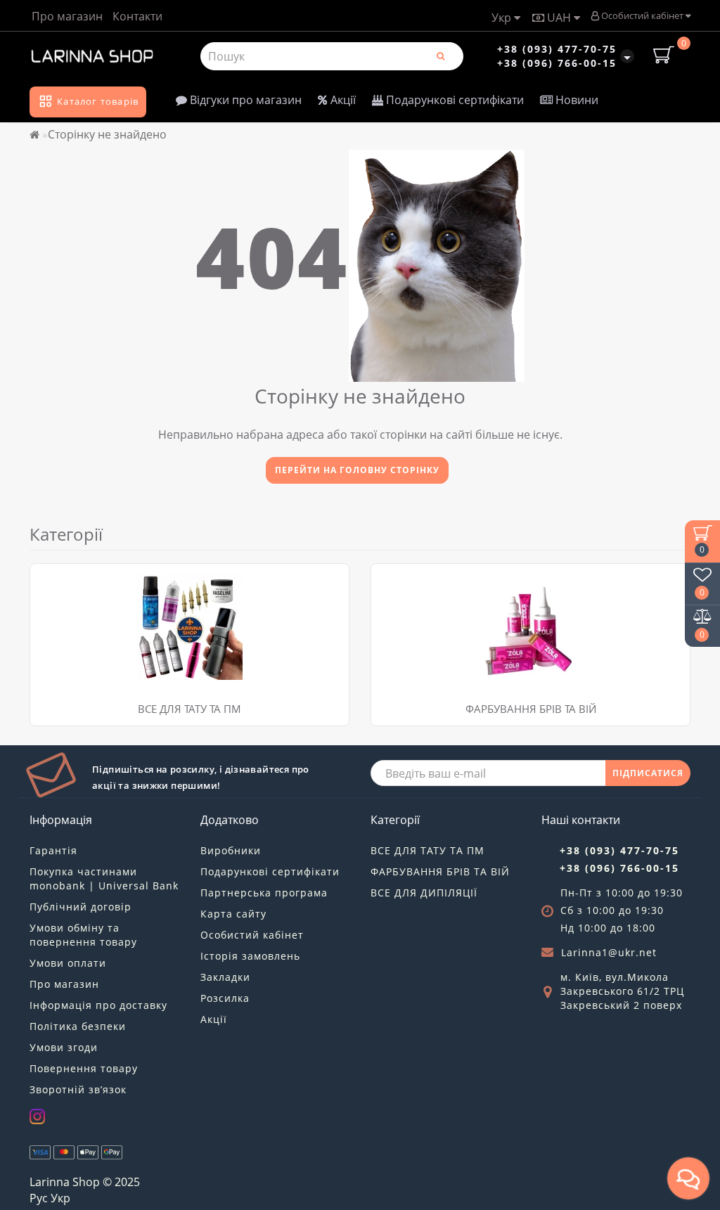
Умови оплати (68, 963)
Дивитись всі (72, 615)
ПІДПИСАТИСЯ (647, 773)
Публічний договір (80, 906)
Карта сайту (233, 913)
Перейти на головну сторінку (357, 470)
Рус (39, 1198)
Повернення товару (84, 1068)
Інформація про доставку (98, 1005)
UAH (559, 17)
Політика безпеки (78, 1026)
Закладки (225, 977)
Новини (575, 100)
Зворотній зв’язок (78, 1089)
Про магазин (67, 16)
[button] (671, 631)
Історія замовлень (250, 956)
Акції (342, 100)
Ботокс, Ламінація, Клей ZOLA (453, 598)
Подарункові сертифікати (453, 100)
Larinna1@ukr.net (609, 952)
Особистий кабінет (642, 15)
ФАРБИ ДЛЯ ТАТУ (82, 598)
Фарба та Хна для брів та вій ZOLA (465, 580)
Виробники (230, 850)
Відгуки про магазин (244, 100)
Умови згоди (64, 1047)
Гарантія (53, 850)
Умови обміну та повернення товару (83, 934)
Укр (502, 17)
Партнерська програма (264, 892)
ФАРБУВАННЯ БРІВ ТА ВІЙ (530, 709)
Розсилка (225, 998)
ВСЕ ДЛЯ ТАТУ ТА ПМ (189, 709)
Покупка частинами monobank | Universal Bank (104, 878)
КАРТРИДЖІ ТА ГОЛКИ (94, 580)
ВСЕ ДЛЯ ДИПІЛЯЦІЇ (424, 892)
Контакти (137, 16)
